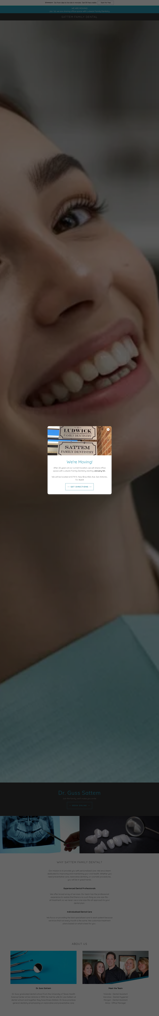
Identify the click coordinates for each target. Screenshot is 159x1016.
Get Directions (79, 487)
